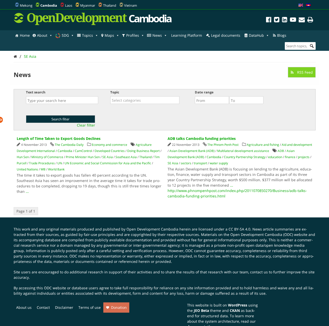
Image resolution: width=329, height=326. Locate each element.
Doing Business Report (143, 151)
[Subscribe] (302, 20)
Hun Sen (23, 157)
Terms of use (89, 307)
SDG (65, 35)
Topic (114, 92)
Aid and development (297, 144)
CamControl (83, 151)
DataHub (256, 35)
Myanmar (87, 5)
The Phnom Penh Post (223, 144)
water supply (219, 163)
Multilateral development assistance (243, 151)
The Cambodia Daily (69, 144)
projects (303, 157)
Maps (109, 35)
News (157, 35)
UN (59, 163)
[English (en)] (300, 5)
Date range (204, 92)
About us (24, 307)
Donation (119, 307)
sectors (186, 163)
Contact (43, 307)
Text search (35, 92)
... (27, 191)
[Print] (310, 20)
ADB (281, 151)
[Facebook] (268, 20)
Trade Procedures (42, 163)
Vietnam (130, 5)
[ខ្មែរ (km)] (308, 5)
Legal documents (225, 35)
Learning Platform (186, 35)
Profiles (132, 35)
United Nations (27, 169)
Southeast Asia (126, 157)
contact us (259, 272)
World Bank (56, 169)
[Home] (15, 56)
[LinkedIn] (284, 20)
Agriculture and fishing (263, 144)
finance (290, 157)
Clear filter (86, 125)
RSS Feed (304, 72)
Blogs (281, 35)
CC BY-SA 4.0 (239, 229)
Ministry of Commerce (47, 157)
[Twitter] (276, 20)
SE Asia (30, 56)
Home (25, 35)
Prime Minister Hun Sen (83, 157)
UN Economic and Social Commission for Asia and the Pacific (108, 163)
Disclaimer (64, 307)
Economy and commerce (109, 144)
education (275, 157)
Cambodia (65, 151)
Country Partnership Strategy (245, 157)
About (42, 35)
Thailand (109, 5)
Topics (87, 35)
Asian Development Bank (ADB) (192, 151)
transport (200, 163)
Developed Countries (110, 151)
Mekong (26, 5)
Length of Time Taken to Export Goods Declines (58, 138)
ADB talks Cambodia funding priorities (202, 138)
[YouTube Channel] (293, 20)
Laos (68, 5)
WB (43, 169)
